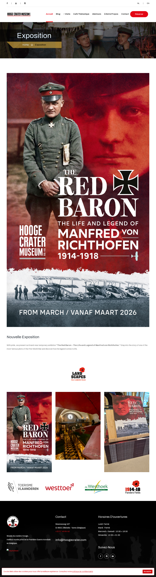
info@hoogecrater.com (70, 539)
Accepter (147, 571)
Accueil (49, 14)
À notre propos (111, 14)
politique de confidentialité (82, 571)
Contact (125, 14)
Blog (58, 14)
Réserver (139, 14)
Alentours (96, 14)
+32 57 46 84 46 (62, 531)
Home (25, 45)
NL (138, 3)
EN (148, 3)
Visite (67, 14)
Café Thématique (81, 14)
